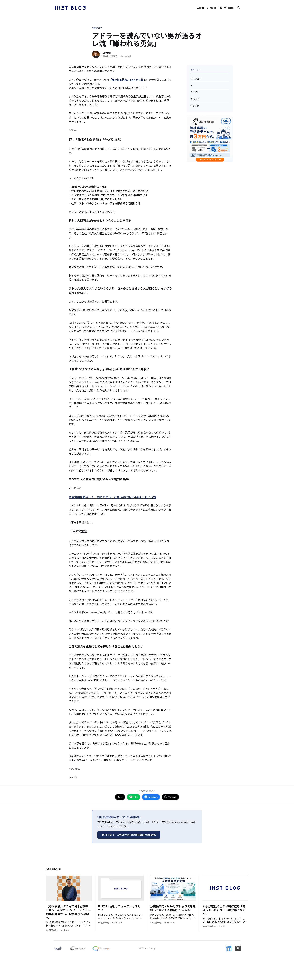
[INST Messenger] (101, 948)
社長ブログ (97, 27)
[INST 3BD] (77, 948)
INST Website (226, 7)
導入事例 (194, 98)
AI (191, 85)
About (200, 7)
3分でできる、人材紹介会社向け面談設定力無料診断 (129, 834)
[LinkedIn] (228, 948)
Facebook (153, 796)
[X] (238, 948)
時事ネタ (194, 105)
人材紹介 (194, 91)
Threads (172, 796)
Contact (211, 7)
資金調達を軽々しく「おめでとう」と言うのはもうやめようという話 (112, 497)
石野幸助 (106, 53)
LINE (135, 796)
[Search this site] (238, 7)
